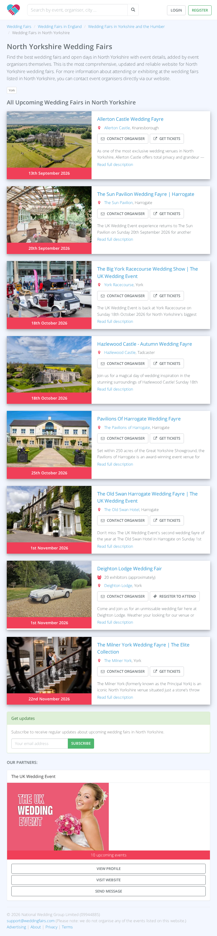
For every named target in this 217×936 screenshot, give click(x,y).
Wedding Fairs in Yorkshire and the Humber (126, 26)
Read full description (115, 164)
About (36, 927)
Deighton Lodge (118, 585)
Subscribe (81, 743)
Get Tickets (169, 138)
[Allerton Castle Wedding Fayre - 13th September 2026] (49, 145)
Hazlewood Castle (120, 352)
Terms (67, 927)
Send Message (108, 891)
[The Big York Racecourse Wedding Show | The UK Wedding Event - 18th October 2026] (49, 295)
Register (200, 10)
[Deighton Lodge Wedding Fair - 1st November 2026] (49, 594)
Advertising (16, 927)
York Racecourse (119, 284)
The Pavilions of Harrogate (127, 427)
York (12, 90)
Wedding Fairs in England (60, 26)
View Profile (109, 868)
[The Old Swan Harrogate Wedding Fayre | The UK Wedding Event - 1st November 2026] (49, 520)
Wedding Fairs (19, 26)
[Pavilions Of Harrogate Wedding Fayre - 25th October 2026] (49, 445)
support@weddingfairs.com (31, 920)
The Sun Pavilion (118, 202)
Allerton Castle (117, 127)
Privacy (51, 927)
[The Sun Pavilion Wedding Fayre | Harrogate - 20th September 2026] (49, 220)
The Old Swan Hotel (121, 509)
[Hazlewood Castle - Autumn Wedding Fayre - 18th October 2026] (49, 370)
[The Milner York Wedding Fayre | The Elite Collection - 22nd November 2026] (49, 671)
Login (176, 10)
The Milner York (118, 660)
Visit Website (108, 879)
